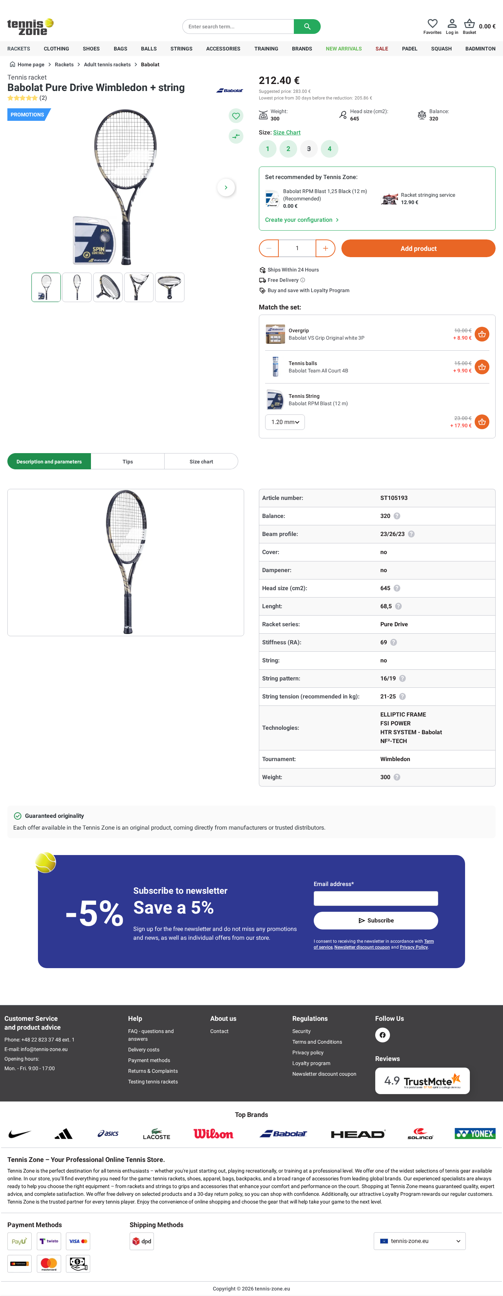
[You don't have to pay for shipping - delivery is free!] (303, 280)
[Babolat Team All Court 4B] (275, 366)
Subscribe (380, 920)
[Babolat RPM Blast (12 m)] (275, 399)
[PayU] (19, 1241)
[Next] (226, 187)
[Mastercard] (49, 1263)
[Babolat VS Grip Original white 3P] (275, 334)
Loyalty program (311, 1063)
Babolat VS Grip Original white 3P (327, 338)
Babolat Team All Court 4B (318, 371)
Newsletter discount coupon (362, 947)
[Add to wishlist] (236, 115)
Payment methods (149, 1060)
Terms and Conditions (317, 1042)
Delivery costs (143, 1049)
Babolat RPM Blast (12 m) (318, 403)
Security (301, 1031)
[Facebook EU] (382, 1035)
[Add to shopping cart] (482, 334)
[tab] (49, 461)
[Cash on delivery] (78, 1263)
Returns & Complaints (153, 1071)
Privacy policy (308, 1052)
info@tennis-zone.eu (44, 1049)
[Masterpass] (19, 1263)
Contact (219, 1031)
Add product (419, 248)
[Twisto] (49, 1241)
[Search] (307, 26)
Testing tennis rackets (153, 1082)
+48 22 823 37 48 (48, 6)
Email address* (334, 883)
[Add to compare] (236, 136)
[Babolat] (229, 90)
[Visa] (78, 1241)
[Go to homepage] (30, 26)
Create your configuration (299, 219)
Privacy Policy (414, 947)
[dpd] (142, 1241)
